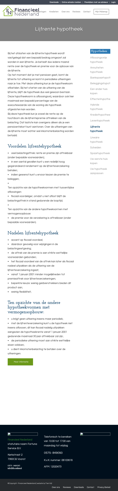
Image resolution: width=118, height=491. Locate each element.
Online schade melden (71, 2)
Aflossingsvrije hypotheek (98, 59)
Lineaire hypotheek (96, 139)
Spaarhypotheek (100, 153)
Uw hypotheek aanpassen (98, 171)
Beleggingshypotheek (100, 83)
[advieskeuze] (95, 446)
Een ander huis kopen (99, 91)
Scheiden (95, 147)
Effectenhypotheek (100, 99)
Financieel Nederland (27, 483)
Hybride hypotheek (96, 107)
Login (113, 2)
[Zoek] (113, 12)
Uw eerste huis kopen (99, 161)
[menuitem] (54, 2)
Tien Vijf (48, 483)
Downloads (54, 2)
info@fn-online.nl (15, 468)
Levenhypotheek (100, 120)
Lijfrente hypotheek (96, 129)
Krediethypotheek (100, 114)
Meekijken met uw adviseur (96, 2)
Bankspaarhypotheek (100, 77)
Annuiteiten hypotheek (97, 69)
